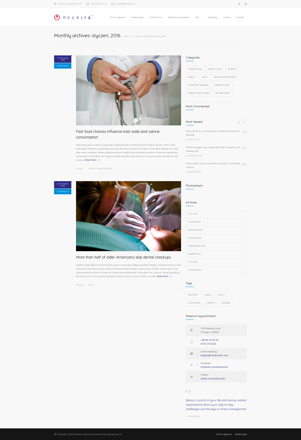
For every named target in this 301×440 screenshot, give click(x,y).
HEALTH (221, 295)
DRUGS (208, 295)
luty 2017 (192, 214)
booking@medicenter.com (214, 355)
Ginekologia (137, 17)
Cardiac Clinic (195, 69)
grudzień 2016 (195, 230)
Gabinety (212, 17)
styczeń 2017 (194, 222)
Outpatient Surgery (198, 85)
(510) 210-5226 (208, 343)
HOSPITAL (211, 303)
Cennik (226, 17)
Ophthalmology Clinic (225, 77)
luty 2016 (192, 262)
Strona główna (117, 17)
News (91, 285)
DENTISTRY (193, 295)
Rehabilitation (223, 93)
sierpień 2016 (194, 254)
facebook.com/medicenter (214, 366)
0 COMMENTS (63, 66)
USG (197, 17)
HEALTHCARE (194, 303)
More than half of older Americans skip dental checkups (123, 257)
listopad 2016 (194, 238)
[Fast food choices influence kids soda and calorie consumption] (128, 90)
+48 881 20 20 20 (99, 4)
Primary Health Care (198, 93)
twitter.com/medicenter (213, 378)
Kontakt (240, 17)
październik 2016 (196, 246)
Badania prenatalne (178, 17)
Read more (90, 159)
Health (91, 168)
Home (126, 36)
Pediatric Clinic (104, 168)
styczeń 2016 (194, 270)
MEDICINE (226, 303)
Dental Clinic (215, 69)
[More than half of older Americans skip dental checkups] (128, 216)
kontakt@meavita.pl (125, 4)
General (232, 69)
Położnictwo (155, 17)
